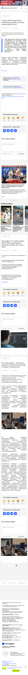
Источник (4, 70)
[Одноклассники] (8, 130)
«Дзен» (21, 96)
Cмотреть (16, 670)
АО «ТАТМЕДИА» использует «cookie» (9, 662)
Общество (6, 16)
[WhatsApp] (15, 130)
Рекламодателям (22, 581)
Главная (3, 581)
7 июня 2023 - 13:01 (6, 369)
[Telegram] (11, 130)
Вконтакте (5, 96)
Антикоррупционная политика (7, 660)
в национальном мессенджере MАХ (12, 87)
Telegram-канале (16, 79)
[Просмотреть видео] (6, 214)
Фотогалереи (12, 581)
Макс (3, 98)
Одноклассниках (13, 96)
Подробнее (5, 280)
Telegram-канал (20, 93)
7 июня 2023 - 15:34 (6, 27)
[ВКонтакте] (4, 130)
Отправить (21, 153)
